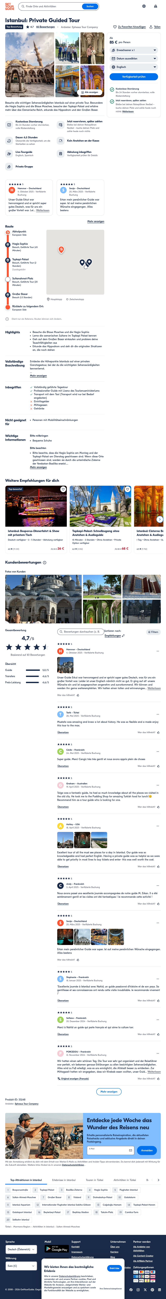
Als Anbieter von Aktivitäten (141, 1248)
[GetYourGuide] (9, 6)
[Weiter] (159, 519)
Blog (112, 1257)
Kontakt (75, 1246)
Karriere (114, 1252)
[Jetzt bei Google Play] (57, 1249)
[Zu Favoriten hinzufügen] (63, 489)
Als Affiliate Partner (143, 1261)
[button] (40, 27)
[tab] (26, 1180)
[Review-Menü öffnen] (158, 651)
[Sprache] (144, 6)
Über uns (114, 1246)
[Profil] (155, 6)
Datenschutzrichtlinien (73, 1165)
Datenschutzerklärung (82, 1257)
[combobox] (50, 6)
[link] (36, 519)
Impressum (77, 1252)
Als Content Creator (143, 1255)
